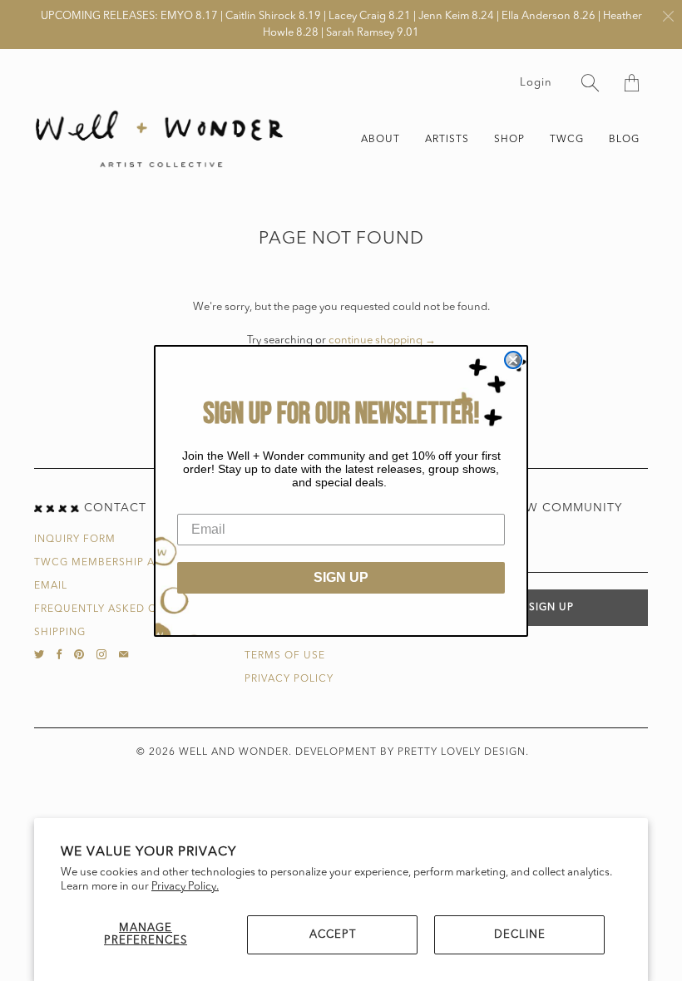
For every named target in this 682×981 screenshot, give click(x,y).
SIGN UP (341, 577)
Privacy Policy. (185, 886)
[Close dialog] (513, 360)
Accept (332, 934)
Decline (520, 934)
